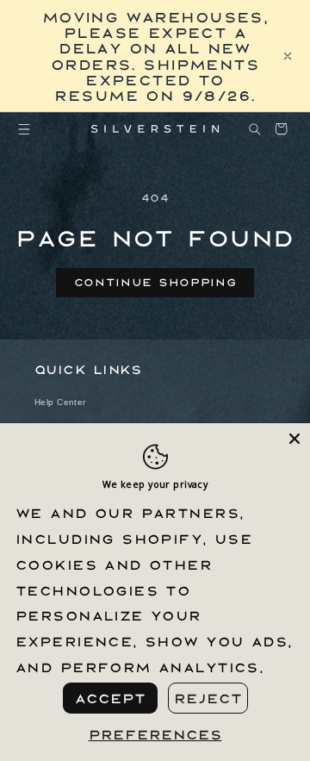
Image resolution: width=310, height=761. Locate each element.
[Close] (294, 438)
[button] (24, 128)
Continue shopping (155, 282)
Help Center (60, 402)
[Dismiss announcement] (288, 56)
